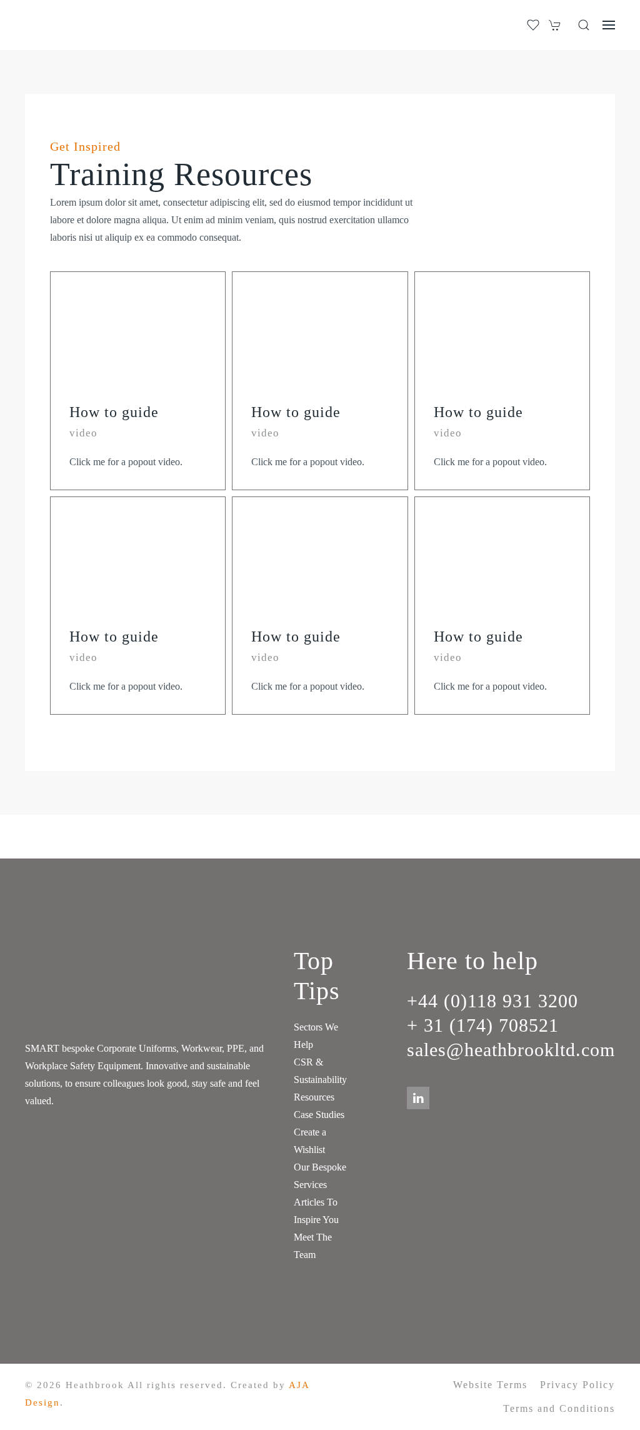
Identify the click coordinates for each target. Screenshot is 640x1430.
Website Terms (490, 1384)
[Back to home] (76, 25)
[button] (584, 25)
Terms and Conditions (559, 1408)
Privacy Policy (577, 1384)
